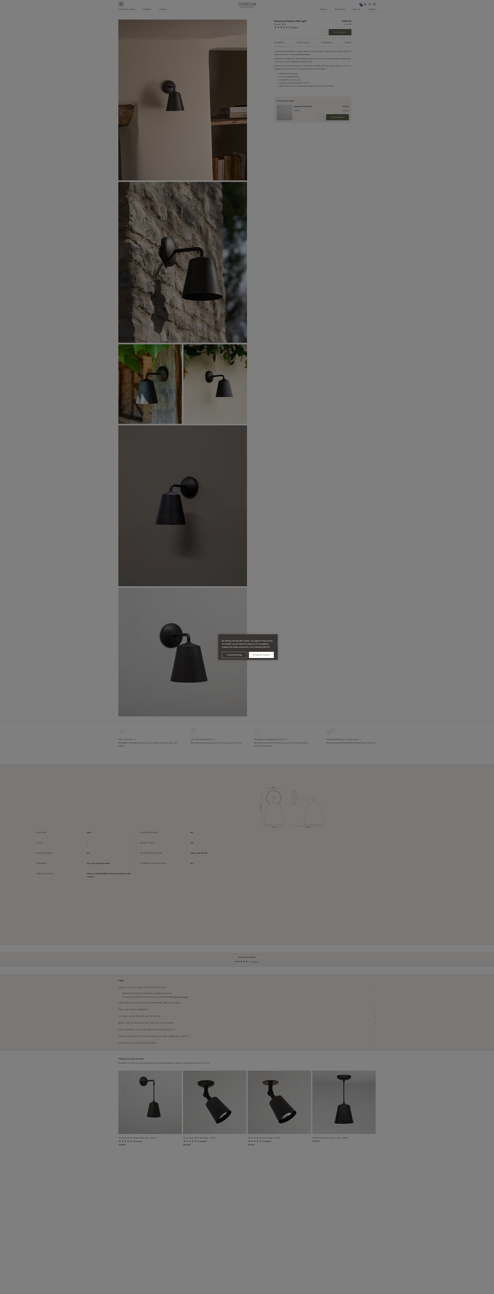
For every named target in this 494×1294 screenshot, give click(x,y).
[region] (248, 647)
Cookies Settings (234, 655)
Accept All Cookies (261, 655)
